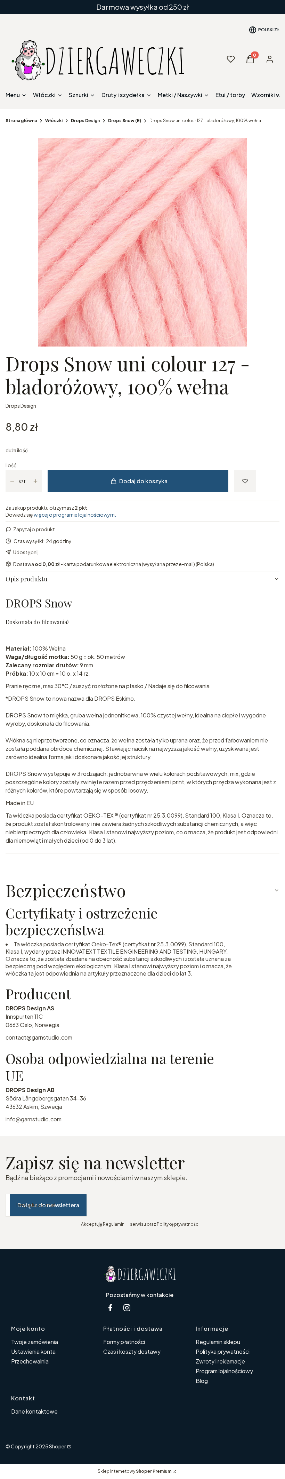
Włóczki (54, 120)
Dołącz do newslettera (48, 1205)
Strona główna (21, 120)
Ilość (11, 465)
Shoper (57, 1446)
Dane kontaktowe (34, 1411)
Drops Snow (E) (124, 120)
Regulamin (113, 1224)
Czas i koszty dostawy (132, 1351)
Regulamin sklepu (218, 1341)
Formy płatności (124, 1341)
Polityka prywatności (223, 1351)
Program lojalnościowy (224, 1371)
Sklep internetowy (134, 1471)
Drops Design (85, 120)
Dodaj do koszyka (143, 481)
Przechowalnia (30, 1361)
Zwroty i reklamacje (220, 1361)
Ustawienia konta (33, 1351)
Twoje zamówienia (34, 1341)
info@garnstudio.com (34, 1119)
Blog (202, 1380)
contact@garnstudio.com (39, 1037)
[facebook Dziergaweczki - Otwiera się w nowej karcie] (110, 1307)
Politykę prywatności (178, 1224)
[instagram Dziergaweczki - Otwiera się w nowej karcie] (127, 1307)
